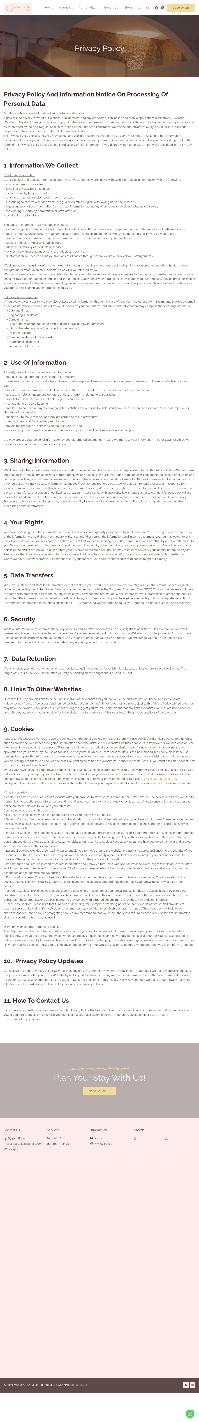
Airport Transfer (61, 1143)
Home (49, 7)
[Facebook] (156, 8)
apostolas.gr (79, 1384)
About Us (66, 7)
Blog (128, 7)
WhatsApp (11, 1149)
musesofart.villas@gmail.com (19, 1143)
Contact (143, 7)
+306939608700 (14, 1138)
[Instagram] (163, 8)
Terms (98, 1138)
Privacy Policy (103, 1143)
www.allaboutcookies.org (159, 778)
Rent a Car (112, 7)
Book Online (181, 7)
